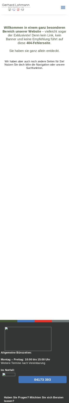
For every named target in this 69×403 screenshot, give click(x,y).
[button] (63, 7)
